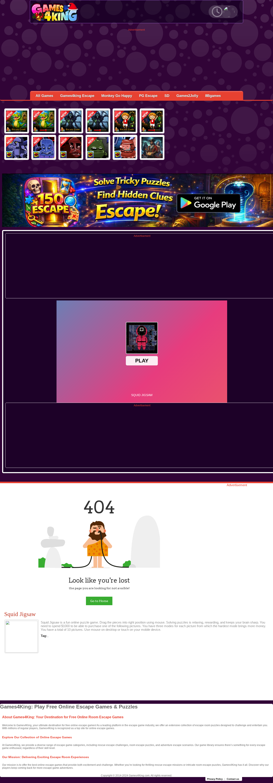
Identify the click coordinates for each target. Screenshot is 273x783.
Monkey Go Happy (116, 96)
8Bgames (213, 96)
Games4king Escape (77, 96)
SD (166, 96)
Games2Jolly (187, 96)
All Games (44, 96)
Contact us (233, 779)
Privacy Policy (215, 779)
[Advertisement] (136, 61)
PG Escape (148, 96)
